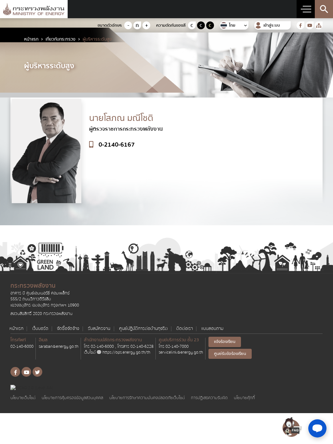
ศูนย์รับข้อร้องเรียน (230, 353)
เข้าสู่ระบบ (271, 25)
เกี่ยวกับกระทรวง (60, 39)
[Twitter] (37, 372)
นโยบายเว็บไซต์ (22, 398)
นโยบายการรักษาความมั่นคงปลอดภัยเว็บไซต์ (147, 398)
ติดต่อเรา (184, 328)
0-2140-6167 (117, 145)
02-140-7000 (177, 346)
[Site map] (319, 25)
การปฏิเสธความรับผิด (209, 398)
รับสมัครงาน (99, 328)
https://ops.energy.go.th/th (125, 352)
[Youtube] (309, 25)
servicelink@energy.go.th (181, 352)
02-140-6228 (141, 346)
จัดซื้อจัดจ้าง (68, 328)
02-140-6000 (21, 346)
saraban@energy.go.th (58, 346)
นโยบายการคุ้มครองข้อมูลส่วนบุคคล (72, 398)
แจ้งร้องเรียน (224, 341)
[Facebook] (300, 25)
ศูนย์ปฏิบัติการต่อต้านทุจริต (143, 328)
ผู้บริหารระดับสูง (97, 39)
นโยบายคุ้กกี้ (244, 398)
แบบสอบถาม (212, 328)
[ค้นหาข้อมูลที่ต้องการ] (324, 9)
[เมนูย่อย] (306, 9)
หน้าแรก (31, 39)
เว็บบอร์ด (40, 328)
